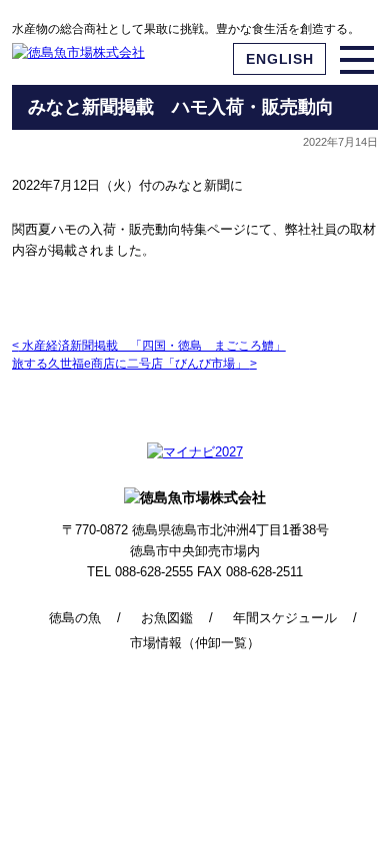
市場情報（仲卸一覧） (195, 642)
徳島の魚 (75, 617)
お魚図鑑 (167, 617)
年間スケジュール (285, 617)
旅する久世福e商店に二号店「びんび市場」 (134, 364)
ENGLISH (279, 59)
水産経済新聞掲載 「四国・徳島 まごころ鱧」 (149, 346)
